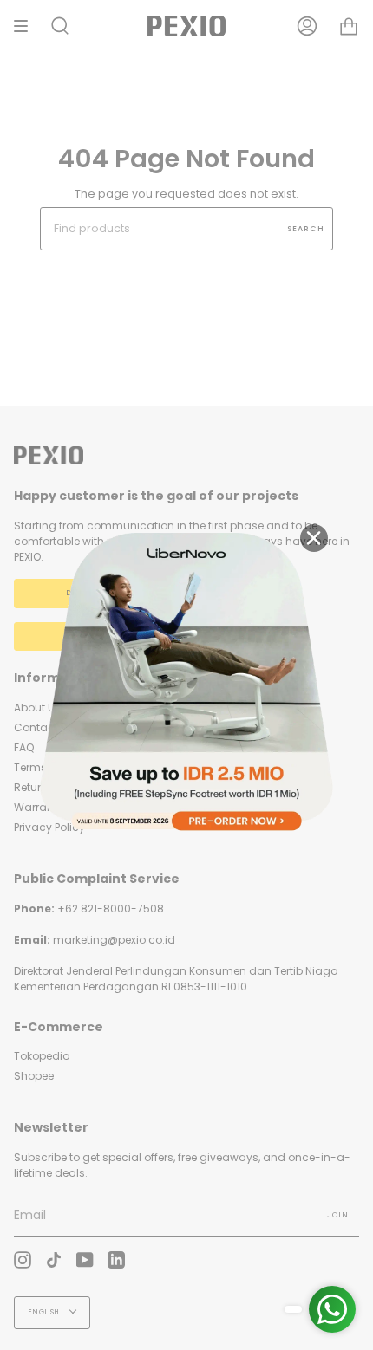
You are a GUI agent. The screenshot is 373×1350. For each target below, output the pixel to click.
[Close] (314, 538)
